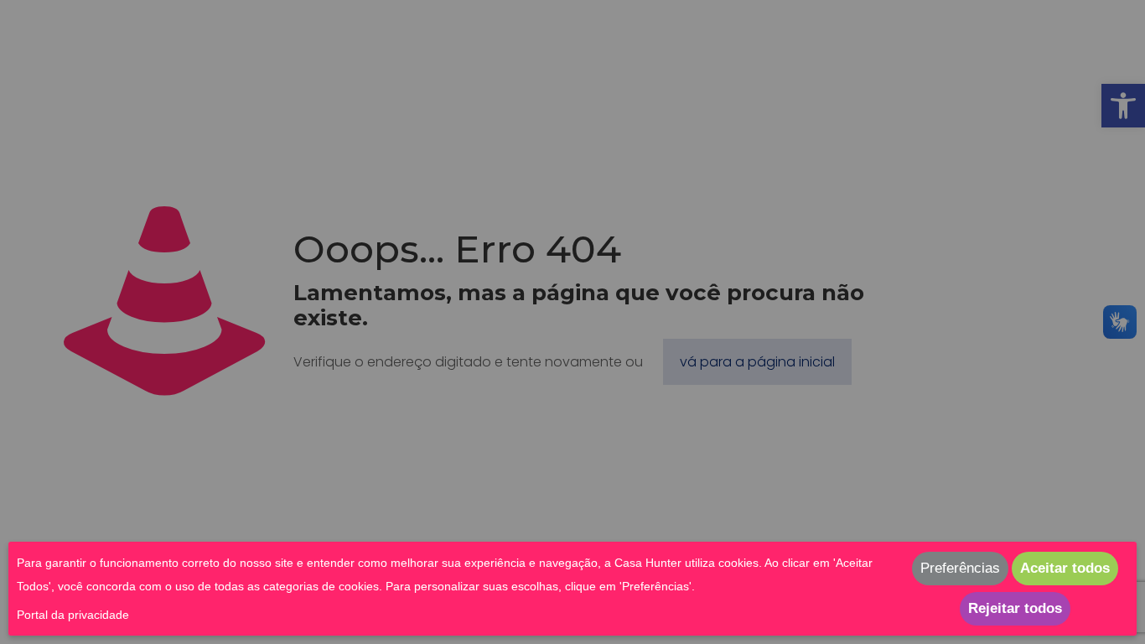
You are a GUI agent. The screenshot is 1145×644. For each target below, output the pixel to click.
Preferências (960, 568)
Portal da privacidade (73, 614)
